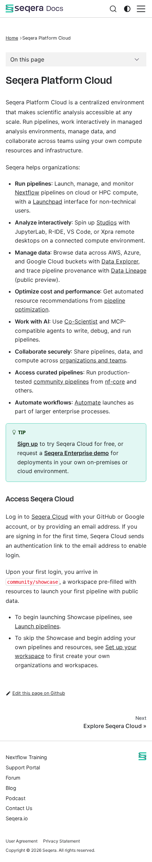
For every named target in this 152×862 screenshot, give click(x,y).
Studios (107, 222)
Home (12, 38)
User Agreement (21, 841)
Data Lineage (128, 270)
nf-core (115, 381)
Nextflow (27, 192)
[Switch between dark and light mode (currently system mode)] (127, 8)
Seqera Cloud (49, 516)
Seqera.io (17, 818)
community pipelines (61, 381)
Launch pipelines (37, 626)
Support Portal (23, 767)
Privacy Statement (61, 841)
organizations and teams (93, 360)
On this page (27, 59)
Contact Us (19, 808)
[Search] (113, 8)
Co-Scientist (81, 321)
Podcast (15, 798)
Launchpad (47, 201)
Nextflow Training (26, 757)
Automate (88, 402)
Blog (11, 788)
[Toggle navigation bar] (141, 9)
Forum (13, 778)
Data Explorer (119, 261)
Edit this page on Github (38, 693)
